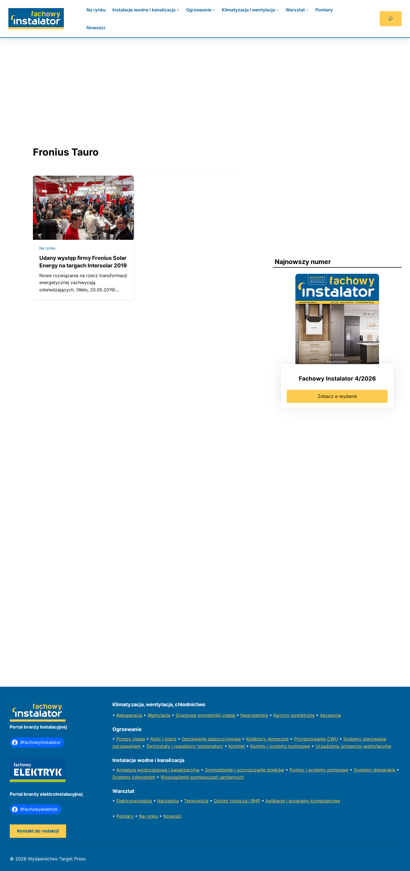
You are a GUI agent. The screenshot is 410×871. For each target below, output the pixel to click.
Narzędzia (168, 801)
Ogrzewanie (195, 739)
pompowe (337, 770)
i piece (169, 739)
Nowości (172, 816)
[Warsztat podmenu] (307, 9)
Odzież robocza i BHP (237, 801)
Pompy (124, 739)
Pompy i (299, 770)
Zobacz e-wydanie (337, 396)
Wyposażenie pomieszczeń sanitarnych (202, 777)
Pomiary (125, 816)
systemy (317, 770)
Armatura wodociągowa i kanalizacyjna (157, 770)
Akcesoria (330, 715)
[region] (205, 86)
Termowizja (196, 801)
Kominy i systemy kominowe (280, 746)
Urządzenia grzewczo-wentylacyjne (353, 746)
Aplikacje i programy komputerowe (303, 801)
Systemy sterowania (364, 739)
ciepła (138, 739)
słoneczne (278, 739)
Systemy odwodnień (133, 777)
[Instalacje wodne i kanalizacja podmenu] (178, 9)
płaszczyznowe (224, 739)
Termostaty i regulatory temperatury (184, 746)
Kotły (156, 739)
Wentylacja (159, 715)
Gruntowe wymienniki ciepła (205, 715)
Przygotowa (307, 739)
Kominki (236, 746)
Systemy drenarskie (374, 770)
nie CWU (329, 739)
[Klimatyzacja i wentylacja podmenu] (277, 9)
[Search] (391, 18)
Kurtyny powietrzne (294, 715)
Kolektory (256, 739)
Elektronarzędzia (134, 801)
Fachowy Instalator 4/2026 (337, 378)
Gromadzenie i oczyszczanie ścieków (244, 770)
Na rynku (47, 248)
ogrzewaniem (126, 746)
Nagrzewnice (254, 715)
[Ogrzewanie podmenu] (214, 9)
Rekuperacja (129, 715)
